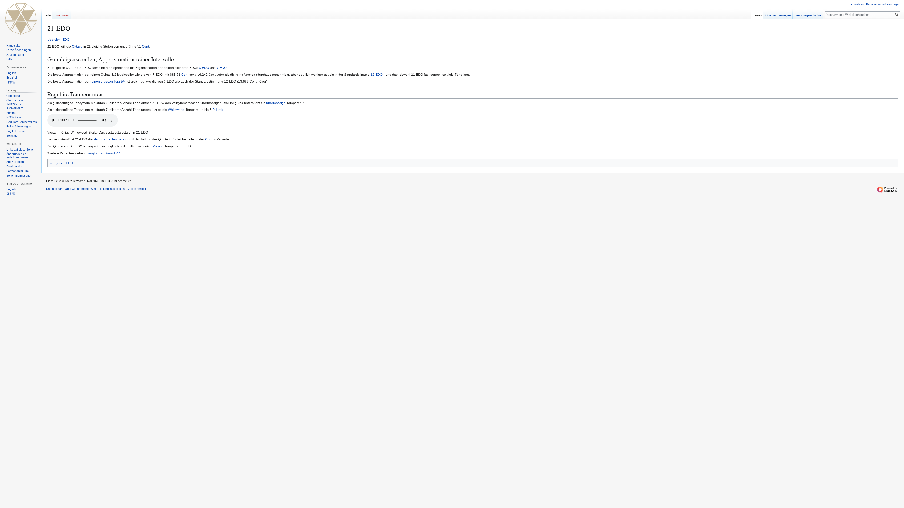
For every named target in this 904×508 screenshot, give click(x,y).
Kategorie (56, 163)
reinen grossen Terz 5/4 (108, 81)
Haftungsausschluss (112, 188)
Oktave (77, 46)
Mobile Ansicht (136, 188)
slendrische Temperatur (111, 139)
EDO (69, 163)
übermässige (276, 103)
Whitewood (176, 109)
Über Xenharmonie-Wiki (80, 188)
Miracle (158, 146)
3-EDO (204, 68)
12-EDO (377, 74)
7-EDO (222, 68)
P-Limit (218, 109)
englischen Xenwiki (102, 153)
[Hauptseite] (21, 19)
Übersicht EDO (58, 39)
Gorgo (209, 139)
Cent (145, 46)
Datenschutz (54, 188)
